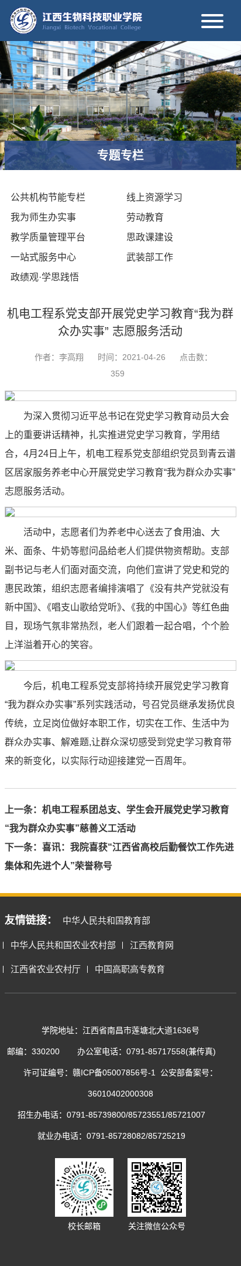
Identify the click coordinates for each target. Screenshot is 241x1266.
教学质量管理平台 (48, 237)
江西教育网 (152, 945)
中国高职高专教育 (130, 969)
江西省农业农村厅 (46, 969)
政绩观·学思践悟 (45, 277)
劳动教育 (145, 217)
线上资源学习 (154, 197)
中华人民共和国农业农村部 (63, 945)
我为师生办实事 (43, 217)
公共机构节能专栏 (48, 197)
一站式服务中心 (43, 257)
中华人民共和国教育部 (106, 920)
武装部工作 (149, 257)
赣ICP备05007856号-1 (114, 1072)
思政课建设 (149, 237)
